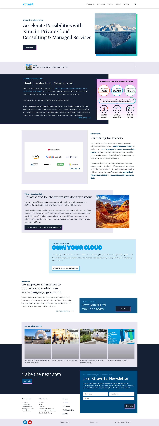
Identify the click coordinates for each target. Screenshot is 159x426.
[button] (135, 4)
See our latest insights (33, 326)
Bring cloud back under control (118, 360)
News (41, 404)
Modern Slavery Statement (47, 411)
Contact (126, 4)
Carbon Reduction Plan (46, 409)
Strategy (25, 402)
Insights (110, 4)
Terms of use (94, 422)
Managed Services (28, 409)
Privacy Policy (64, 422)
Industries (66, 406)
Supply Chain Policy (45, 413)
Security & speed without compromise (64, 360)
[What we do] (89, 118)
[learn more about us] (72, 311)
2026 (118, 422)
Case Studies (26, 411)
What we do (90, 4)
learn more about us (63, 311)
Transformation (27, 407)
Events (65, 414)
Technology (26, 404)
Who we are (101, 4)
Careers (118, 4)
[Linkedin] (25, 422)
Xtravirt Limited (125, 422)
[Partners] (79, 169)
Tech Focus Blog (68, 410)
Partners (74, 169)
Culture (41, 402)
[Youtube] (30, 422)
